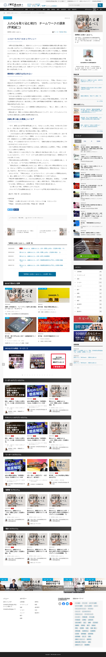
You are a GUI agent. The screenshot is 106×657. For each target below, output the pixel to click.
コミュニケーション (80, 608)
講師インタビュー (80, 639)
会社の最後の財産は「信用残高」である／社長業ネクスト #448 (37, 402)
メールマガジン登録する (88, 256)
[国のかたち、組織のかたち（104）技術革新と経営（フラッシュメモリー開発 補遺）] (31, 584)
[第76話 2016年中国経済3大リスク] (54, 324)
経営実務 (90, 633)
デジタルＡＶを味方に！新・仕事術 (15, 340)
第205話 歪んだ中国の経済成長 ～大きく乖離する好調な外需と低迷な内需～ (91, 186)
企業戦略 (11, 9)
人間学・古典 (68, 579)
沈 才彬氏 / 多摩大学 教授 (44, 341)
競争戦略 (83, 633)
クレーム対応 (88, 606)
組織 (48, 9)
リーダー (32, 9)
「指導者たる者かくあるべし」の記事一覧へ (37, 274)
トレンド (38, 9)
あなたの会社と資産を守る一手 (47, 309)
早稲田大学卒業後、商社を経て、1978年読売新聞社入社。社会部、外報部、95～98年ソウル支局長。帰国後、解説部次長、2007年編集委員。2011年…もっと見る (88, 68)
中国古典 (84, 617)
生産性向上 (85, 631)
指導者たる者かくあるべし (14, 32)
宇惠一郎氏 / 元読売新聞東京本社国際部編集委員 (17, 314)
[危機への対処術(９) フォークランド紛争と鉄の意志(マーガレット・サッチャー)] (20, 295)
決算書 (82, 628)
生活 (69, 9)
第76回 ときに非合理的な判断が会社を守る (59, 476)
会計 (85, 622)
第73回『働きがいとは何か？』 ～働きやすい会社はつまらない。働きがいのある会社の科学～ (92, 195)
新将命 (93, 625)
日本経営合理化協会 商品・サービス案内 (55, 1)
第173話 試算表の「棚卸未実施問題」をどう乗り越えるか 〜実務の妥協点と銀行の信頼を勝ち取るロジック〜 (92, 148)
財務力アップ (78, 644)
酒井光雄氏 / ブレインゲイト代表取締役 (89, 218)
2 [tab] (25, 375)
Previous (3, 364)
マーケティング (19, 9)
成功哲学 (63, 9)
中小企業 (91, 617)
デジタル (90, 608)
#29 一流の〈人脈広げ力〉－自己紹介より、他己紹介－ (37, 476)
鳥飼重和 (87, 644)
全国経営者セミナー (72, 1)
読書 (89, 636)
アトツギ (84, 603)
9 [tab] (42, 375)
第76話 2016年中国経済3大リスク (48, 336)
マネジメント (7, 17)
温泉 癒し (93, 628)
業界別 (53, 9)
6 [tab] (35, 375)
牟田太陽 (77, 631)
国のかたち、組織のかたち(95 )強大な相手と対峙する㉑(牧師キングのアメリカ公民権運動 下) (59, 512)
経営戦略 (77, 636)
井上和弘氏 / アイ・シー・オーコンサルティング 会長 (91, 227)
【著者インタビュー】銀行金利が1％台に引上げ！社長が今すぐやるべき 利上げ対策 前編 (92, 158)
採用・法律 (4, 579)
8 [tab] (40, 375)
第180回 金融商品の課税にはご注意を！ (91, 232)
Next (71, 364)
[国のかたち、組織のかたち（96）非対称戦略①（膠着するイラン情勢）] (37, 500)
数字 (44, 9)
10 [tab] (45, 375)
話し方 (84, 636)
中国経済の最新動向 (45, 339)
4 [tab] (30, 375)
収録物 (98, 141)
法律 (87, 628)
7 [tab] (37, 375)
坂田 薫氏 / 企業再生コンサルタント (47, 312)
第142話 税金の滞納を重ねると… (48, 307)
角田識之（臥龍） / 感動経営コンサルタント (90, 169)
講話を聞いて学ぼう (80, 642)
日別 (78, 141)
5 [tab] (32, 375)
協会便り (74, 9)
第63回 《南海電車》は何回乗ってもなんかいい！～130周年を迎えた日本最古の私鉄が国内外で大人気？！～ (92, 176)
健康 (89, 622)
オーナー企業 (92, 603)
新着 (5, 9)
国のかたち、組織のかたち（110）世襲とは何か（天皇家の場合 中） (59, 403)
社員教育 (93, 631)
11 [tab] (47, 375)
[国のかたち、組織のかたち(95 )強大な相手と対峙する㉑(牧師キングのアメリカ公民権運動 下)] (59, 500)
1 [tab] (22, 375)
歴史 (66, 32)
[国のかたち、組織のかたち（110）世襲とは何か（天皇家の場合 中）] (59, 391)
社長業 (77, 633)
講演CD (89, 639)
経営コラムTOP (7, 601)
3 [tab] (27, 375)
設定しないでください (35, 523)
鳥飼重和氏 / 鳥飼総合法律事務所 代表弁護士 (91, 234)
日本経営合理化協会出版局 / (87, 161)
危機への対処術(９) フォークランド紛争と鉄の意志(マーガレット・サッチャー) (20, 307)
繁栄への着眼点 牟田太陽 (57, 480)
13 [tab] (52, 375)
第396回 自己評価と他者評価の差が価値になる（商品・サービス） (91, 205)
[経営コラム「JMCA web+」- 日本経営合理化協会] (14, 5)
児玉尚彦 (95, 622)
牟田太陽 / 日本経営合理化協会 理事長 (89, 208)
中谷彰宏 (77, 619)
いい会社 (77, 603)
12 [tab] (50, 375)
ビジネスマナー (86, 611)
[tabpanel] (16, 362)
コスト (96, 606)
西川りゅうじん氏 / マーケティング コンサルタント (92, 180)
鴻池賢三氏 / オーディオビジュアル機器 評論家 (17, 343)
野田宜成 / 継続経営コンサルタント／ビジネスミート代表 (91, 199)
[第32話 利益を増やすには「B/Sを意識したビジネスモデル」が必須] (53, 584)
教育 (58, 9)
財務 (89, 642)
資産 (26, 9)
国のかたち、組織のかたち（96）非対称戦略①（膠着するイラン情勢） (37, 512)
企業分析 (90, 619)
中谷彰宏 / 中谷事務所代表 (36, 484)
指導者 (61, 32)
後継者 (77, 625)
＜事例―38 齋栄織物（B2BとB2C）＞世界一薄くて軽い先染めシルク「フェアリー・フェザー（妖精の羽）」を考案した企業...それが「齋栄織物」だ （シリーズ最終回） (91, 215)
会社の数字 (78, 622)
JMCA (52, 654)
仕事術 (84, 619)
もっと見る (100, 101)
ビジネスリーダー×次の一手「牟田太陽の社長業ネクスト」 (38, 406)
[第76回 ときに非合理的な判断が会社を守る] (59, 465)
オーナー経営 (78, 606)
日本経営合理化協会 (97, 1)
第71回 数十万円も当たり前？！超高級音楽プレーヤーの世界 (20, 337)
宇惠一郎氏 (20, 217)
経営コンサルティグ (85, 1)
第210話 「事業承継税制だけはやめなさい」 (91, 223)
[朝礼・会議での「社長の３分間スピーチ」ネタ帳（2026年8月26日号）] (15, 391)
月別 (85, 141)
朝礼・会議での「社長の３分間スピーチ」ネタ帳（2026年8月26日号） (15, 403)
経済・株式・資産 (47, 579)
